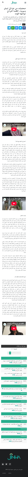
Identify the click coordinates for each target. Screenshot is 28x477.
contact (4, 473)
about (10, 473)
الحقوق (24, 24)
